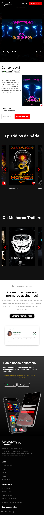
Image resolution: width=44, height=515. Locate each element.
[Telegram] (13, 511)
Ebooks (4, 476)
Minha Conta (6, 479)
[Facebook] (2, 511)
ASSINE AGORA (22, 116)
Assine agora (35, 3)
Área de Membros (7, 465)
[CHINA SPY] (22, 246)
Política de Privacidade (9, 498)
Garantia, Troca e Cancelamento (12, 502)
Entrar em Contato (7, 495)
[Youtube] (9, 511)
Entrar (24, 3)
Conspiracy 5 (13, 188)
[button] (38, 169)
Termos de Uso (6, 491)
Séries (3, 469)
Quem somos (6, 488)
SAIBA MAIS (7, 116)
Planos (4, 472)
